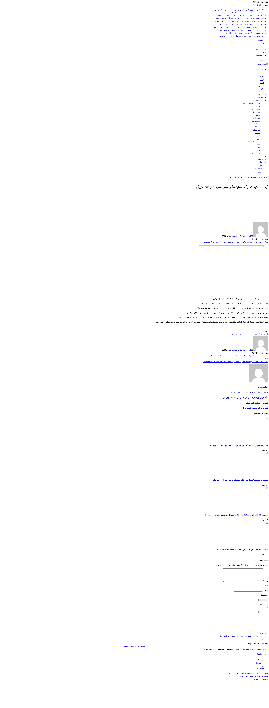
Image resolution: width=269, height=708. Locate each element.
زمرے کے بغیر (256, 121)
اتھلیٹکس (261, 98)
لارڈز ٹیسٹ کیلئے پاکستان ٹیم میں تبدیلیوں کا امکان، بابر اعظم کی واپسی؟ (240, 13)
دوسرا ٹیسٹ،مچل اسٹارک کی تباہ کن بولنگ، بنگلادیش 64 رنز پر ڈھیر (241, 36)
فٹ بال (261, 86)
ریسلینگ (261, 95)
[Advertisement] (134, 207)
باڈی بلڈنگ (256, 109)
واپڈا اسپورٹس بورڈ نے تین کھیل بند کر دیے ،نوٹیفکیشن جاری (244, 33)
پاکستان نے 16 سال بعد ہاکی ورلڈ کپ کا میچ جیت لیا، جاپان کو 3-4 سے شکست (238, 27)
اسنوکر (257, 106)
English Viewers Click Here (134, 647)
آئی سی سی (264, 334)
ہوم (263, 74)
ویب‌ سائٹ (264, 595)
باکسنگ (257, 115)
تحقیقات (244, 334)
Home (266, 177)
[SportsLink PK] (262, 65)
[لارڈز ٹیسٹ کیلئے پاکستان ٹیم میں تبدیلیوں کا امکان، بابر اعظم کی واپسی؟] (247, 440)
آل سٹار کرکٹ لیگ (253, 334)
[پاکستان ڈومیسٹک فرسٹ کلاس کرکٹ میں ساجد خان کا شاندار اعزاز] (249, 544)
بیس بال (261, 92)
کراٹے (258, 139)
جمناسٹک (256, 118)
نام (266, 586)
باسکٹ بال (256, 112)
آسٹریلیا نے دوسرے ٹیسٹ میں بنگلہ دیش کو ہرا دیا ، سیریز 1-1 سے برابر (241, 16)
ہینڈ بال (257, 148)
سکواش (257, 127)
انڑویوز (262, 165)
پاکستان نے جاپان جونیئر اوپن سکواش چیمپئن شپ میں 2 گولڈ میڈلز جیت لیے (239, 10)
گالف (258, 145)
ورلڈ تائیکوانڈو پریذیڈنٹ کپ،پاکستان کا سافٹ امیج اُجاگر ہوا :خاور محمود (240, 19)
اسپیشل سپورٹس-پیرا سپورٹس (249, 104)
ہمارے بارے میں (259, 168)
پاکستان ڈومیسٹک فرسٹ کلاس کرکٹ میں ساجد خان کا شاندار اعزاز (242, 30)
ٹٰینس (262, 80)
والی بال (257, 151)
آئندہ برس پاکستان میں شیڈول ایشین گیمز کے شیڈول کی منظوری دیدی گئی (239, 25)
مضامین (261, 156)
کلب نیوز (261, 159)
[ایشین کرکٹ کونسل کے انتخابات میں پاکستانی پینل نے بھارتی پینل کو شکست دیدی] (247, 510)
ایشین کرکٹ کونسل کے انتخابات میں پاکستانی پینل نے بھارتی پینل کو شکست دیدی (237, 22)
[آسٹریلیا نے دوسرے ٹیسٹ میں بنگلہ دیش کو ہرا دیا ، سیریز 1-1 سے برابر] (247, 475)
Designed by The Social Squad (254, 650)
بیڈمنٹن (261, 77)
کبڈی (258, 136)
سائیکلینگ (256, 124)
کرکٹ (262, 83)
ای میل (265, 591)
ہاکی (262, 89)
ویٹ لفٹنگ (256, 154)
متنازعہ (234, 334)
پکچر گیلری (260, 162)
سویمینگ (256, 130)
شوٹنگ (257, 133)
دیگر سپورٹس (259, 101)
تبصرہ (265, 581)
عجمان (239, 334)
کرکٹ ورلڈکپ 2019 (253, 142)
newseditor (235, 236)
